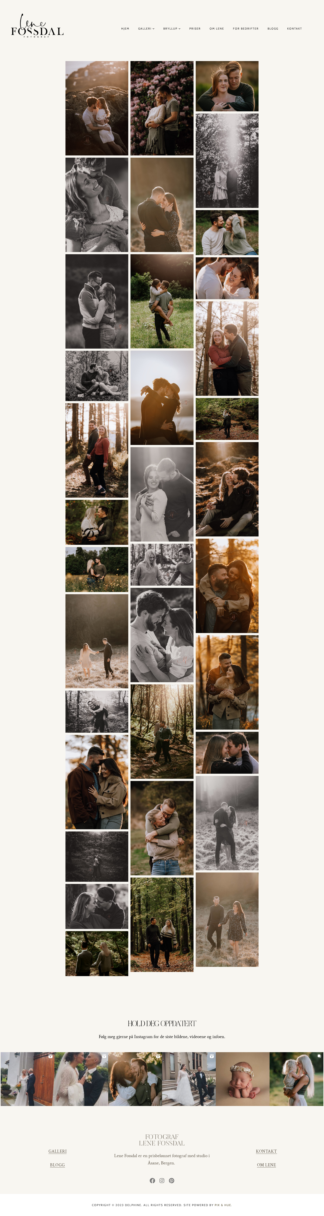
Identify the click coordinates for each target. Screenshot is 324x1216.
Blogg (273, 28)
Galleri (144, 28)
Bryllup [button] (165, 54)
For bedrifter (246, 28)
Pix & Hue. (223, 1205)
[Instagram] (162, 1180)
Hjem (125, 28)
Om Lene (217, 28)
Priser (195, 28)
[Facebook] (152, 1180)
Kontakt (294, 28)
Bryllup (170, 28)
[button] (157, 54)
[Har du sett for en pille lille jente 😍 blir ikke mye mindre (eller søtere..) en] (243, 1079)
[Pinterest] (172, 1180)
